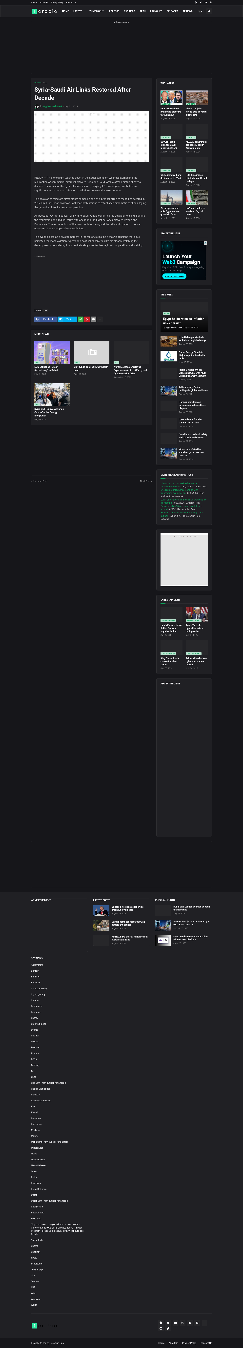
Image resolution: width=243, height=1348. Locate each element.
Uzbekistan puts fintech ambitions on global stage (192, 339)
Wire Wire (35, 1299)
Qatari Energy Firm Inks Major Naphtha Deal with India (192, 355)
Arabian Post (57, 1343)
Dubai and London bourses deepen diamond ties (191, 908)
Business (129, 11)
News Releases (38, 1165)
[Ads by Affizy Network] (205, 243)
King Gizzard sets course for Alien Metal (170, 661)
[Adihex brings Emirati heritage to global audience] (169, 391)
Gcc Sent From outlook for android (48, 1083)
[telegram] (190, 1323)
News (34, 1153)
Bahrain (35, 970)
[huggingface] (204, 1323)
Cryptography (38, 994)
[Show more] (100, 319)
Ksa (33, 1106)
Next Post (145, 481)
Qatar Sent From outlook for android (49, 1201)
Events (34, 1029)
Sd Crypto (36, 1218)
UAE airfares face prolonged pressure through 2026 (171, 111)
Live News (36, 1124)
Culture (35, 1000)
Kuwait (34, 1112)
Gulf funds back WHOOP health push (91, 368)
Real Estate (37, 1206)
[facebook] (196, 2)
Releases (172, 11)
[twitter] (201, 2)
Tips (33, 1275)
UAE (33, 1287)
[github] (161, 1328)
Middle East (37, 1147)
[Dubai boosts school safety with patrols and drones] (169, 438)
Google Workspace (40, 1088)
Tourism (35, 1281)
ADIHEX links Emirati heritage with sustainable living (130, 938)
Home (34, 2)
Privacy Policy (57, 2)
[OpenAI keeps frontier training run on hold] (169, 423)
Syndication (37, 1263)
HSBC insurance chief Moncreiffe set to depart (196, 178)
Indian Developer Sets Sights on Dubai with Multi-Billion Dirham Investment (193, 372)
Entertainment (38, 1024)
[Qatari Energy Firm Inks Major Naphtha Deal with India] (169, 356)
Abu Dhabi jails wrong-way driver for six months (196, 111)
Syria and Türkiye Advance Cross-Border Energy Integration (49, 412)
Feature (35, 1041)
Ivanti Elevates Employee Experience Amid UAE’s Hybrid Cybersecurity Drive (130, 370)
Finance (35, 1053)
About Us (44, 2)
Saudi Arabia (37, 1212)
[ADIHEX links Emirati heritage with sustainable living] (101, 940)
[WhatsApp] (80, 319)
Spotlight (35, 1252)
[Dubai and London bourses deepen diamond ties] (163, 910)
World (34, 1305)
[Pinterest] (87, 319)
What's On (95, 11)
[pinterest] (211, 2)
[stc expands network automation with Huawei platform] (163, 940)
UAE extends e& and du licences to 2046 (171, 176)
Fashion (35, 1035)
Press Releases (38, 1189)
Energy (34, 1018)
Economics (36, 1006)
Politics (114, 11)
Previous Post (40, 481)
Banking (35, 976)
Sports (34, 1246)
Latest (77, 11)
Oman (34, 1171)
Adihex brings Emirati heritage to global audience (193, 389)
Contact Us (71, 2)
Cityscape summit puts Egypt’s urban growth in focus (170, 211)
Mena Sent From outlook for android (49, 1142)
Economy (36, 1012)
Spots (34, 1257)
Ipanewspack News (41, 1100)
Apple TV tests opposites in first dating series (194, 628)
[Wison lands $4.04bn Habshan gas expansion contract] (169, 453)
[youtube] (206, 2)
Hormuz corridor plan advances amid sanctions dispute (192, 405)
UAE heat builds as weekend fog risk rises (195, 211)
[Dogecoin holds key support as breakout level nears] (101, 910)
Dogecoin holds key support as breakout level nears (127, 908)
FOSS (34, 1059)
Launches (156, 11)
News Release (38, 1159)
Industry (35, 1094)
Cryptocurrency (39, 988)
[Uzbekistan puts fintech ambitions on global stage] (169, 341)
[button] (201, 11)
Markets (35, 1130)
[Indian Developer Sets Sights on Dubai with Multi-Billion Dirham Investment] (169, 373)
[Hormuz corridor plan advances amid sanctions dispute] (169, 406)
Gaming (35, 1065)
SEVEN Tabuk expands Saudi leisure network (169, 145)
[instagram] (182, 1323)
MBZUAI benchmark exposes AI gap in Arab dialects (196, 145)
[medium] (197, 1323)
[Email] (93, 319)
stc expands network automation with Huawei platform (190, 938)
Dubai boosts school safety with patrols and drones (193, 436)
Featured (35, 1047)
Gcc (45, 82)
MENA (34, 1136)
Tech (143, 11)
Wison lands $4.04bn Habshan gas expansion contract (191, 452)
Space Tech (37, 1240)
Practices (36, 1183)
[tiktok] (168, 1328)
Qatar (34, 1195)
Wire (33, 1293)
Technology (37, 1269)
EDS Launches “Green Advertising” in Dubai (46, 368)
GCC (33, 1077)
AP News (188, 11)
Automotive (37, 965)
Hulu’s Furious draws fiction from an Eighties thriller (171, 628)
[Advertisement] (121, 50)
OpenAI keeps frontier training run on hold (190, 421)
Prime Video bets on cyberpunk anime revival (196, 661)
